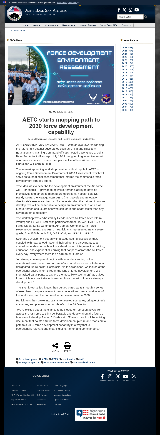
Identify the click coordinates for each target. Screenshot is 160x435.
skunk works (68, 359)
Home (25, 25)
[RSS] (134, 377)
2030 (81, 359)
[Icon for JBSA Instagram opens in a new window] (130, 9)
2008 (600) (127, 103)
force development (28, 359)
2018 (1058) (128, 72)
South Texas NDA (109, 25)
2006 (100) (127, 109)
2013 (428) (127, 88)
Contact (125, 25)
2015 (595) (127, 81)
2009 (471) (127, 100)
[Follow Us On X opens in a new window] (118, 377)
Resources (67, 25)
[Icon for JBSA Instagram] (110, 377)
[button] (68, 2)
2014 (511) (127, 84)
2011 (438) (127, 94)
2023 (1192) (128, 56)
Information (50, 25)
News (35, 25)
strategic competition (29, 362)
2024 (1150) (128, 53)
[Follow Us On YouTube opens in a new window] (126, 377)
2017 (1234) (128, 75)
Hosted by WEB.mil (59, 414)
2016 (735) (127, 78)
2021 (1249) (128, 63)
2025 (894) (127, 50)
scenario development (84, 362)
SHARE (55, 350)
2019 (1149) (128, 69)
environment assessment (56, 362)
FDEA (55, 359)
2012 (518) (127, 91)
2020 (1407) (128, 66)
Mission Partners (88, 25)
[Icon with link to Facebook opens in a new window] (119, 9)
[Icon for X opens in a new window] (124, 9)
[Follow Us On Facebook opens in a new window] (102, 377)
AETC (45, 359)
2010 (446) (127, 97)
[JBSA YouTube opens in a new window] (136, 9)
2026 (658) (127, 47)
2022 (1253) (128, 59)
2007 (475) (127, 106)
